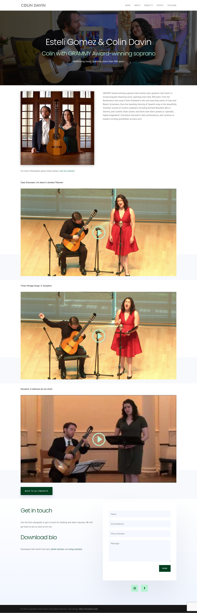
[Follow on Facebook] (144, 588)
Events (160, 5)
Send (164, 568)
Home (128, 5)
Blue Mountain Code (88, 609)
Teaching (171, 5)
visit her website (67, 171)
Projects (148, 5)
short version (57, 549)
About (137, 5)
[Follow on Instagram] (134, 588)
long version (75, 549)
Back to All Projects (36, 491)
